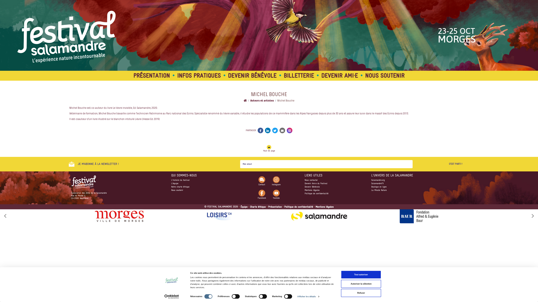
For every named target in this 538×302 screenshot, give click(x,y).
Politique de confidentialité (316, 194)
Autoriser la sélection (361, 284)
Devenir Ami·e (339, 76)
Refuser (361, 293)
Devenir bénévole (252, 76)
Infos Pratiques (199, 76)
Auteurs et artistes (262, 100)
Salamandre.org (378, 180)
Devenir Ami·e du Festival (316, 183)
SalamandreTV (377, 183)
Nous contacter (311, 180)
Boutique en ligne (379, 187)
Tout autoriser (361, 274)
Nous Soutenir (385, 76)
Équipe (244, 207)
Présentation (152, 76)
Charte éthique (258, 207)
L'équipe (174, 183)
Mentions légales (312, 190)
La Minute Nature (379, 190)
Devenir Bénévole (312, 187)
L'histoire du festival (180, 180)
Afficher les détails (306, 296)
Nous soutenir (177, 190)
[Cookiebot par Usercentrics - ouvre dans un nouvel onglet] (171, 296)
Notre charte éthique (180, 187)
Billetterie (299, 76)
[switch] (236, 296)
